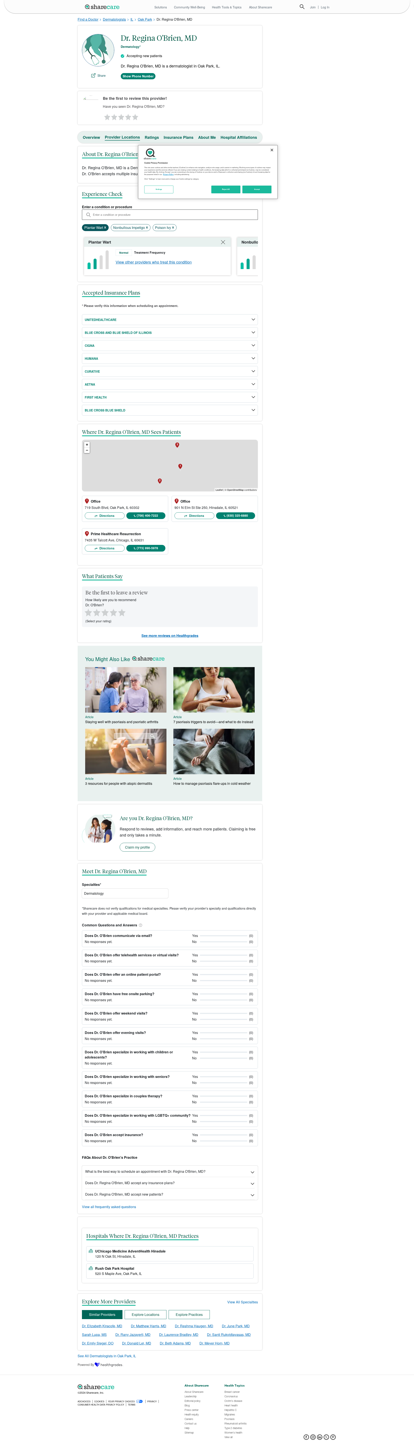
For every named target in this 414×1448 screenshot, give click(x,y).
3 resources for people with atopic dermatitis (118, 783)
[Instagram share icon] (313, 1438)
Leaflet (219, 489)
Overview (91, 137)
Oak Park (145, 19)
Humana (91, 358)
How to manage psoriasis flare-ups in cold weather (212, 783)
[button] (139, 925)
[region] (208, 172)
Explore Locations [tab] (145, 1314)
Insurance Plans (178, 137)
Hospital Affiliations (239, 137)
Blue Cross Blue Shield (105, 410)
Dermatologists (114, 19)
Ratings (152, 137)
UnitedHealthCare (100, 319)
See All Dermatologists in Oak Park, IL (107, 1355)
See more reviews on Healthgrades (169, 635)
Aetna (90, 384)
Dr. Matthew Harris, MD (148, 1325)
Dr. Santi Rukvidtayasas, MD (229, 1334)
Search (302, 7)
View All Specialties (242, 1301)
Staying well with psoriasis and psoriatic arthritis (121, 721)
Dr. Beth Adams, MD (175, 1343)
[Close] (272, 150)
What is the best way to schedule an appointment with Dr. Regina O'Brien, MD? (145, 1171)
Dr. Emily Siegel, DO (97, 1343)
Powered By (86, 1364)
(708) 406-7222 (147, 515)
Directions (106, 515)
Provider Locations (122, 137)
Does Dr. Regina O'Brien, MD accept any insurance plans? (130, 1182)
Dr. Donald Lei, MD (136, 1343)
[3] (121, 116)
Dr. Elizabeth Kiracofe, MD (102, 1325)
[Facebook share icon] (306, 1438)
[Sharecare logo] (125, 1387)
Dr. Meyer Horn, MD (214, 1343)
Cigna (89, 345)
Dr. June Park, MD (236, 1325)
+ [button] (87, 444)
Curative (92, 371)
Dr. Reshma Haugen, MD (194, 1325)
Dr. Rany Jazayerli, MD (133, 1334)
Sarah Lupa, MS (94, 1334)
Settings (159, 189)
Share (101, 75)
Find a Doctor (88, 19)
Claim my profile (137, 847)
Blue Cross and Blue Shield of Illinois (118, 332)
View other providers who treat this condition (154, 262)
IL (131, 19)
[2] (114, 116)
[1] (106, 116)
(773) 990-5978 (147, 548)
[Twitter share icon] (326, 1438)
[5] (135, 116)
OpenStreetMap (235, 489)
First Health (96, 397)
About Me (207, 137)
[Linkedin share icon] (319, 1438)
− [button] (87, 450)
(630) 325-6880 (237, 515)
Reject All (226, 189)
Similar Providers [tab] (102, 1314)
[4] (128, 116)
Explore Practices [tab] (189, 1314)
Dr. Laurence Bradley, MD (178, 1334)
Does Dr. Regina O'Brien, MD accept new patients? (124, 1194)
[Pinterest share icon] (333, 1438)
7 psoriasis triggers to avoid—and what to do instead (213, 721)
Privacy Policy (168, 174)
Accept (257, 189)
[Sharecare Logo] (103, 6)
